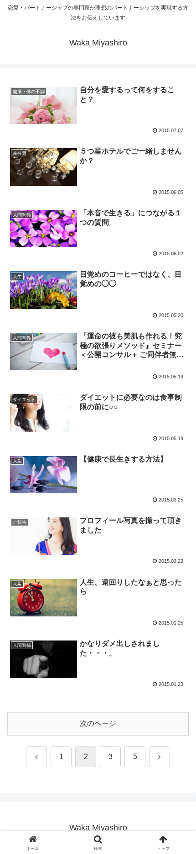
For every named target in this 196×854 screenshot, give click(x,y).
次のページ (98, 723)
